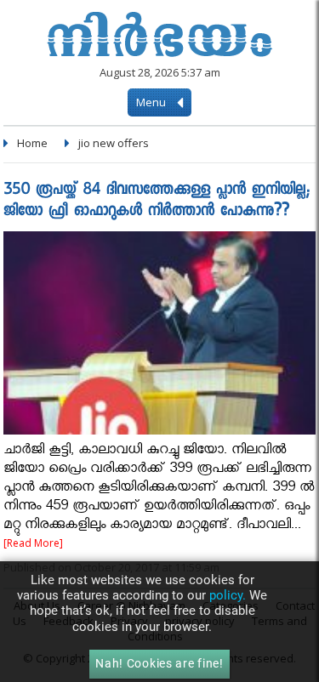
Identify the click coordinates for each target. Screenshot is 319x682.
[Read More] (33, 543)
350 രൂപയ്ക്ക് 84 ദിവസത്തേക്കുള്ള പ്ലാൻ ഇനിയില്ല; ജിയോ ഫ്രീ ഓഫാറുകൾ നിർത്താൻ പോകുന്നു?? (156, 201)
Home (32, 143)
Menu (152, 102)
